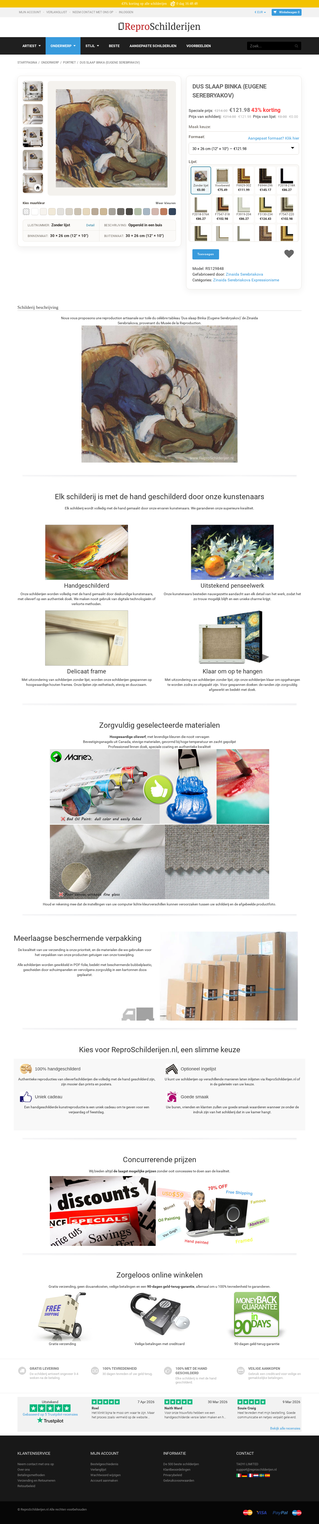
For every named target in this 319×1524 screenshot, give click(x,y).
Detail (90, 225)
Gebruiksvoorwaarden (178, 1480)
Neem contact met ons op (93, 12)
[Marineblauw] (172, 211)
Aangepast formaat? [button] (273, 138)
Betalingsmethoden (31, 1475)
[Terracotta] (163, 211)
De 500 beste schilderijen (181, 1464)
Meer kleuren (166, 203)
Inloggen (126, 12)
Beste (114, 46)
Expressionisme (265, 280)
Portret (69, 62)
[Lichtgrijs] (60, 211)
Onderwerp (61, 46)
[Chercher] (296, 46)
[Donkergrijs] (129, 211)
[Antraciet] (120, 211)
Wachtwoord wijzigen (105, 1475)
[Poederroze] (155, 211)
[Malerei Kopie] (244, 1475)
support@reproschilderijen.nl (256, 1469)
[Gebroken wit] (43, 211)
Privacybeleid (172, 1475)
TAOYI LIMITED (247, 1464)
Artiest (29, 46)
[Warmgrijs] (69, 211)
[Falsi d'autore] (238, 1475)
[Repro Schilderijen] (255, 1475)
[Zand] (103, 211)
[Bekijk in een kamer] (33, 91)
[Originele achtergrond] (26, 211)
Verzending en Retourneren (36, 1480)
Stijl (90, 46)
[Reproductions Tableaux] (250, 1475)
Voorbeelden (198, 46)
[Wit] (34, 211)
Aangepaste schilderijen (153, 46)
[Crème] (51, 211)
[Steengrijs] (112, 211)
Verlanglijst (57, 12)
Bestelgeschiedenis (104, 1464)
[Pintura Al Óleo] (267, 1475)
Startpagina (27, 62)
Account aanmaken (104, 1480)
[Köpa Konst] (261, 1475)
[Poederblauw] (146, 211)
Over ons (23, 1469)
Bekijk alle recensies (285, 1428)
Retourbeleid (26, 1486)
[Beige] (86, 211)
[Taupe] (94, 211)
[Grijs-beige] (77, 211)
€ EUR (259, 12)
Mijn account (30, 12)
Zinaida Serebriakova (244, 274)
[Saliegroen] (137, 211)
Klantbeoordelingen (176, 1469)
